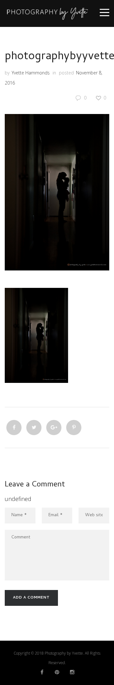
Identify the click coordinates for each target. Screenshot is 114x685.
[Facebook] (14, 427)
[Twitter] (33, 427)
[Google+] (53, 427)
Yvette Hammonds (31, 73)
